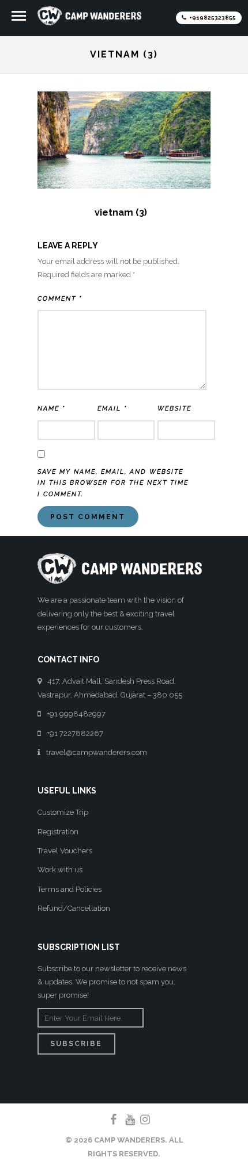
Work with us (59, 869)
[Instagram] (140, 1119)
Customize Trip (62, 812)
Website (174, 408)
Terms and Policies (69, 889)
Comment (59, 298)
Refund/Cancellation (73, 908)
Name (51, 408)
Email (112, 408)
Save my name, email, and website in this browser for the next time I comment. (113, 483)
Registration (57, 831)
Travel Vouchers (64, 850)
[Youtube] (125, 1119)
